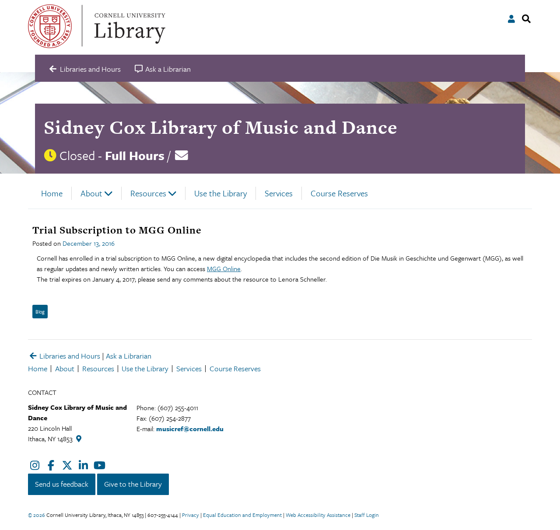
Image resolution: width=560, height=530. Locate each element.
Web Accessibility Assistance (318, 515)
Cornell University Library (129, 26)
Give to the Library (133, 483)
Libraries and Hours (69, 355)
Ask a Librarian (128, 355)
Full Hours (134, 155)
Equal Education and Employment (242, 515)
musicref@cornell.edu (190, 428)
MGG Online (224, 268)
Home (52, 193)
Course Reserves (339, 193)
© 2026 (36, 515)
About (91, 193)
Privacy (190, 515)
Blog (40, 311)
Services (279, 193)
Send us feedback (61, 483)
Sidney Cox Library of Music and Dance (221, 127)
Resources (148, 193)
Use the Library (220, 193)
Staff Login (366, 515)
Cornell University (50, 26)
